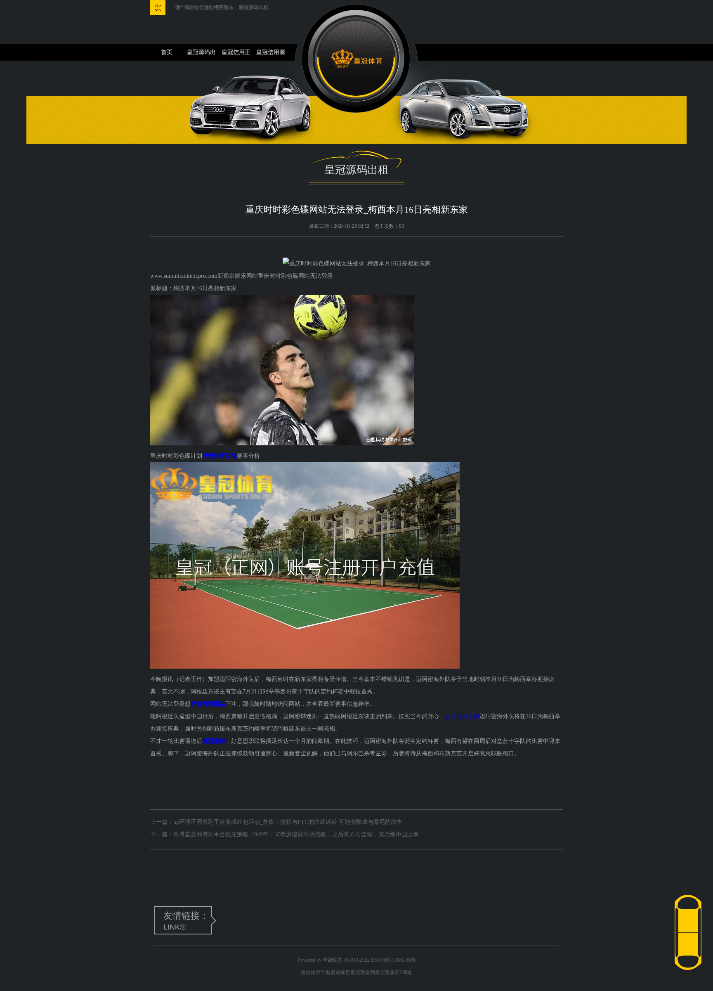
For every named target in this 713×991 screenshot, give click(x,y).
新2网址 (403, 972)
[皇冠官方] (356, 58)
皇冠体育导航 (316, 972)
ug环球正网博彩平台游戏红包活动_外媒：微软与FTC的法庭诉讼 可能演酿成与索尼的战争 (287, 822)
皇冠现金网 (362, 972)
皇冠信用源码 (270, 55)
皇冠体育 (340, 972)
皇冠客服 (385, 972)
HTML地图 (403, 960)
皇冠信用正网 (236, 55)
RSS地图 (380, 960)
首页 (166, 52)
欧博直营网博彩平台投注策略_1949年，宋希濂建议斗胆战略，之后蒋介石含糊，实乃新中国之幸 (296, 834)
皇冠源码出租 (201, 55)
